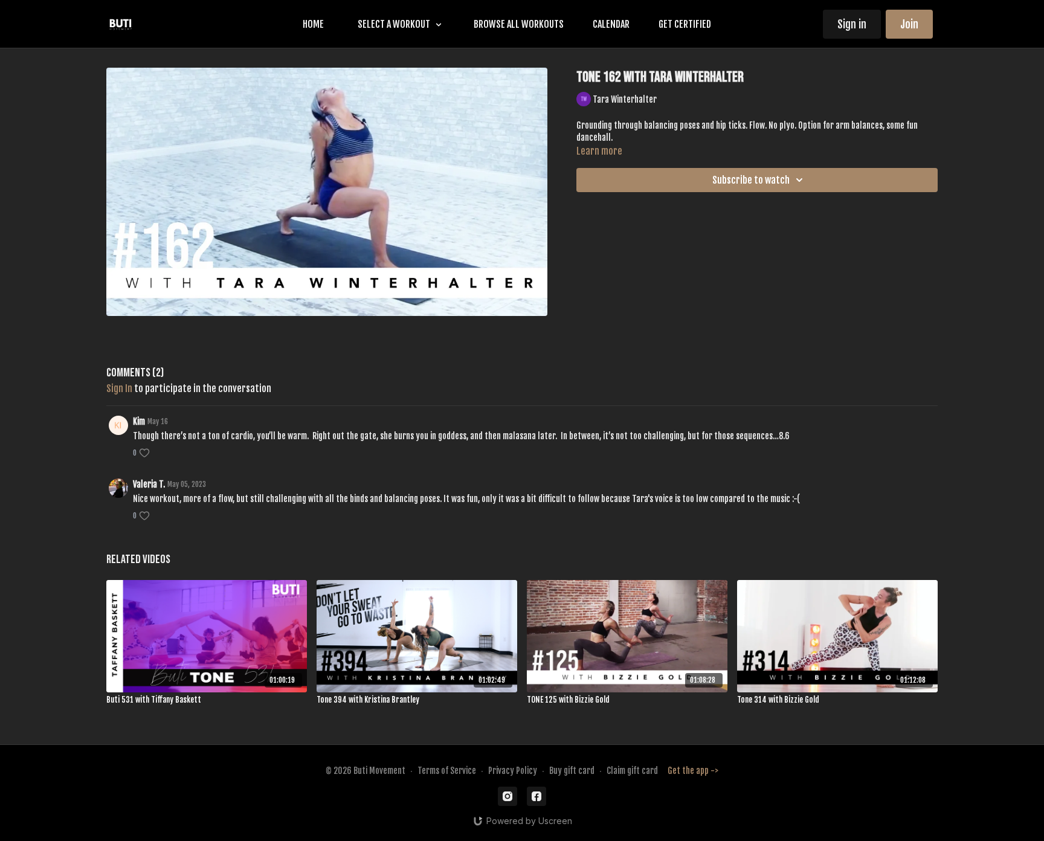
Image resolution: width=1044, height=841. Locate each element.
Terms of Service (446, 770)
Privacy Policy (512, 770)
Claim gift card (632, 770)
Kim (139, 421)
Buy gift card (571, 770)
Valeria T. (149, 484)
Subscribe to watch (751, 180)
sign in (119, 388)
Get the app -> (693, 770)
